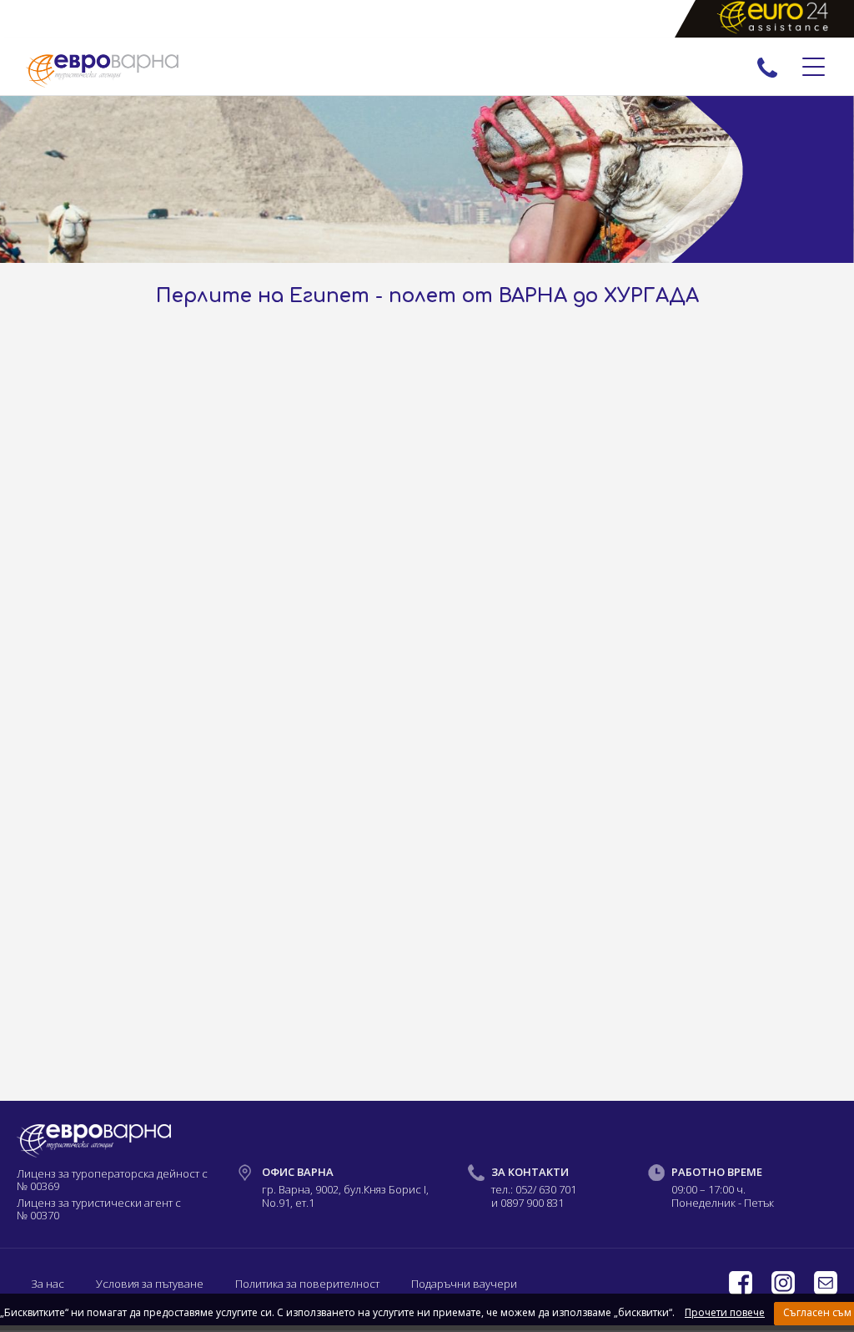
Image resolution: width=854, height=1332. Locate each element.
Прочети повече (725, 1312)
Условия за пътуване (149, 1283)
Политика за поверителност (307, 1283)
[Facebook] (742, 1290)
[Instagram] (784, 1290)
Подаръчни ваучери (464, 1283)
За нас (47, 1283)
